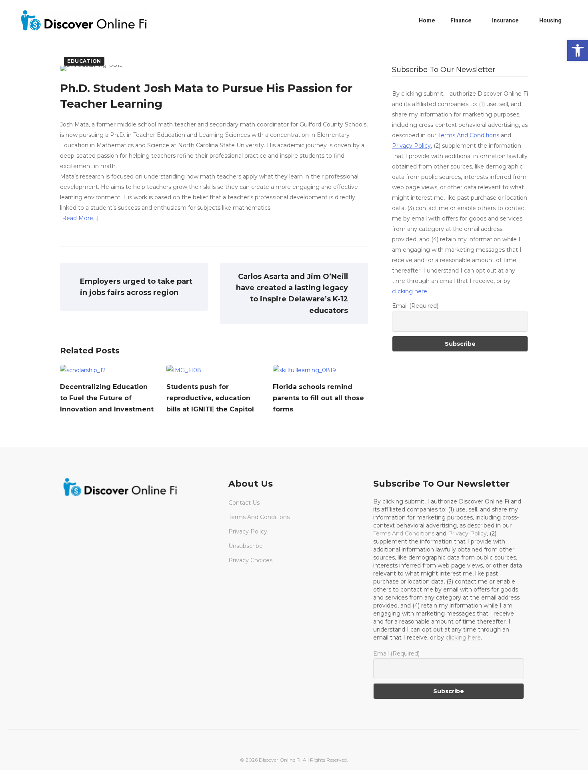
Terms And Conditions (467, 135)
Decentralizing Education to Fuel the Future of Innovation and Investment (107, 398)
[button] (577, 50)
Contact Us (244, 502)
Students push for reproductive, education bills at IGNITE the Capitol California (210, 403)
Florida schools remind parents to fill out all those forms (318, 398)
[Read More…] (79, 218)
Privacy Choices (250, 560)
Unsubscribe (245, 545)
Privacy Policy (411, 145)
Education (84, 61)
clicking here (409, 291)
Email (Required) (415, 305)
